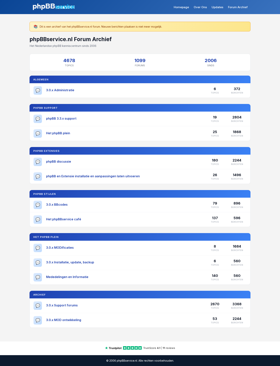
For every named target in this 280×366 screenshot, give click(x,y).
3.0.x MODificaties (60, 247)
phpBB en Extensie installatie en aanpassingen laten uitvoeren (93, 176)
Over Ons (200, 7)
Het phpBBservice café (63, 219)
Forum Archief (238, 7)
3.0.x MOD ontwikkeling (63, 320)
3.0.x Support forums (62, 305)
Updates (217, 7)
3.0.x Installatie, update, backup (70, 262)
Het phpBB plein (58, 133)
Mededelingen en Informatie (67, 277)
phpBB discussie (58, 161)
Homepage (181, 7)
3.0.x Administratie (60, 90)
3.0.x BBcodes (57, 204)
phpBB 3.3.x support (61, 118)
